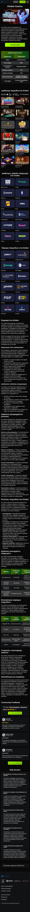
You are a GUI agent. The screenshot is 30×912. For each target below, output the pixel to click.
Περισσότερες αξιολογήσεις (15, 763)
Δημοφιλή (3, 94)
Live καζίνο (10, 94)
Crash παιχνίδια (17, 94)
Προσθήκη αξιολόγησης (15, 713)
